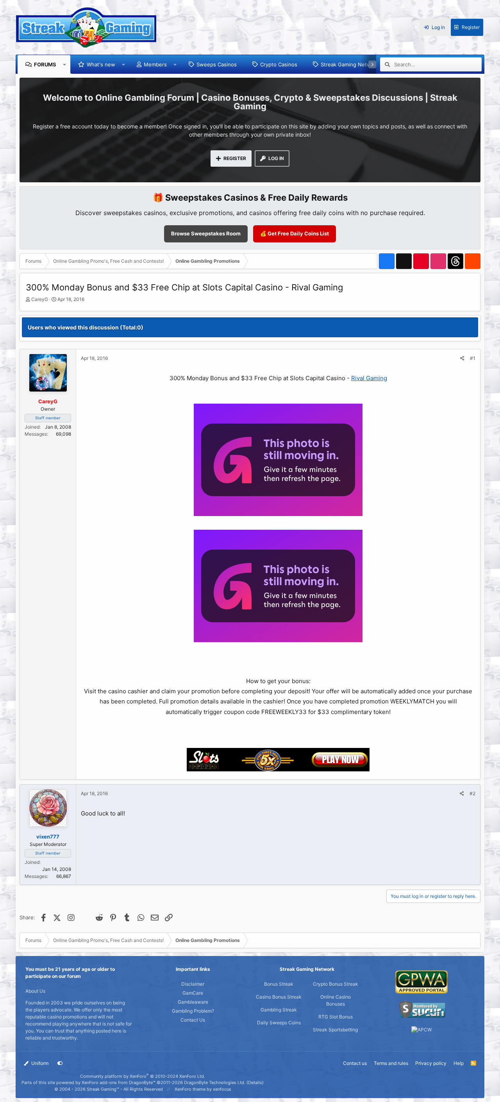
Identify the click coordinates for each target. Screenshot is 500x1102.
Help (459, 1063)
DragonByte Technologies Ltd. (214, 1082)
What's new (101, 64)
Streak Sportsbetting (335, 1030)
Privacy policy (430, 1063)
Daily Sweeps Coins (279, 1022)
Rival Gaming (369, 378)
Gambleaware (193, 1002)
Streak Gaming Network (350, 64)
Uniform (39, 1063)
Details (255, 1082)
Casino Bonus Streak (279, 997)
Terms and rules (391, 1063)
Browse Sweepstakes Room (206, 233)
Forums (45, 64)
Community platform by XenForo (142, 1076)
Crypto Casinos (278, 64)
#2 (472, 793)
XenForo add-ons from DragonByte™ (118, 1082)
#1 (472, 358)
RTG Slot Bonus (335, 1017)
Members (155, 64)
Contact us (355, 1063)
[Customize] (60, 1063)
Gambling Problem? (193, 1011)
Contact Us (192, 1020)
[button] (64, 64)
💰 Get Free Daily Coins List (294, 233)
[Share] (462, 358)
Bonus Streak (278, 984)
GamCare (192, 993)
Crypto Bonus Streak (335, 984)
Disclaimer (192, 984)
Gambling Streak (279, 1010)
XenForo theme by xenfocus (203, 1089)
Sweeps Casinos (216, 64)
